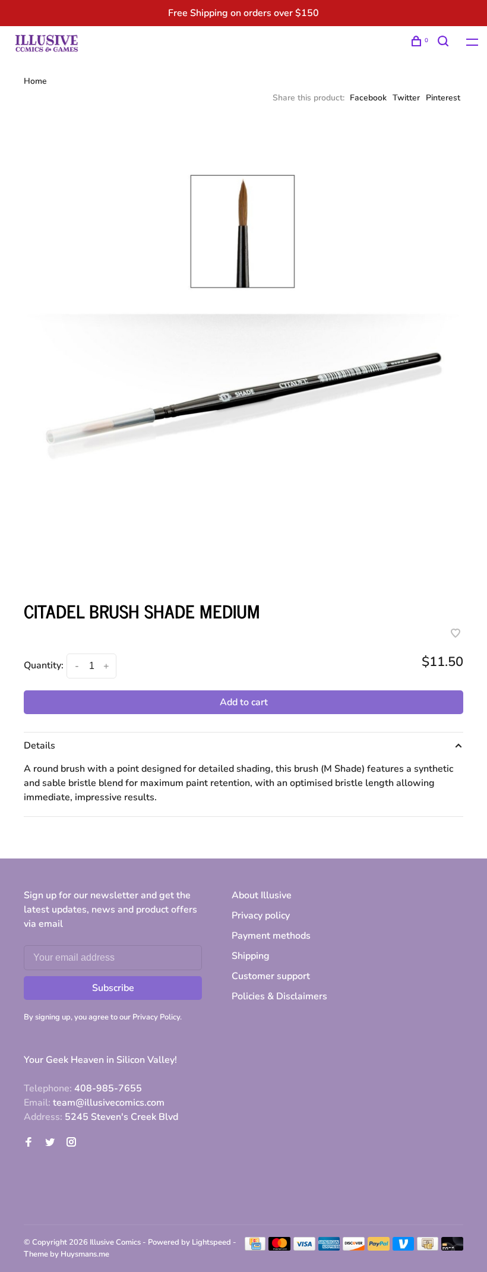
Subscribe (113, 988)
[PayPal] (379, 1247)
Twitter (406, 97)
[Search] (444, 43)
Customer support (271, 976)
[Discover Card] (354, 1247)
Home (35, 81)
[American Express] (329, 1247)
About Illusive (262, 895)
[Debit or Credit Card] (452, 1247)
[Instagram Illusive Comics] (71, 1143)
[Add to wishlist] (455, 634)
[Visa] (304, 1247)
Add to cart (244, 702)
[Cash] (427, 1247)
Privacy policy (261, 915)
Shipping (251, 955)
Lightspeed (211, 1242)
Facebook (368, 97)
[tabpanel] (243, 352)
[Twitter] (50, 1143)
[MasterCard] (279, 1247)
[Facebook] (28, 1143)
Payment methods (271, 935)
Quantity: (44, 665)
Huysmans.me (85, 1254)
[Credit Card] (255, 1247)
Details (39, 745)
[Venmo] (404, 1247)
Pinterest (443, 97)
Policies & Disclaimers (279, 996)
